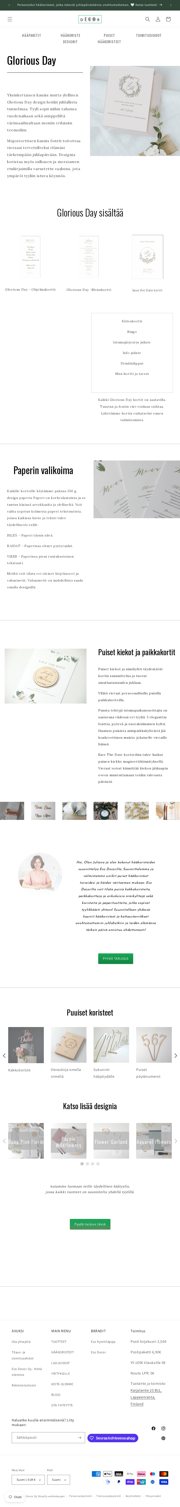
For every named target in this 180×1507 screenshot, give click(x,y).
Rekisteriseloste (24, 1385)
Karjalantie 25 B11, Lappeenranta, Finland (146, 1397)
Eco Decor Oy (29, 1496)
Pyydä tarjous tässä (90, 1224)
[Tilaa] (80, 1437)
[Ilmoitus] (171, 5)
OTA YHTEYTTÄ (62, 1405)
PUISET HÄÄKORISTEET (109, 38)
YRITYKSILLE (60, 1373)
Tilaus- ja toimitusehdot (23, 1355)
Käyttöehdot (133, 1496)
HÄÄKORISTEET (62, 1352)
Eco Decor (98, 1352)
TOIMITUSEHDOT (149, 35)
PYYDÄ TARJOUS (115, 958)
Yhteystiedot (153, 1496)
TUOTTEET (59, 1342)
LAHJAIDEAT (60, 1363)
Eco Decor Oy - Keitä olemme (27, 1372)
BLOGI (56, 1395)
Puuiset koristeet (90, 1012)
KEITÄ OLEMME (62, 1384)
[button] (10, 19)
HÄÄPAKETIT (31, 35)
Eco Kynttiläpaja (103, 1342)
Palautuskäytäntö (80, 1496)
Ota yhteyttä (21, 1342)
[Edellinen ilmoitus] (9, 5)
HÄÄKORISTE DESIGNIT (70, 38)
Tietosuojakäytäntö (108, 1496)
